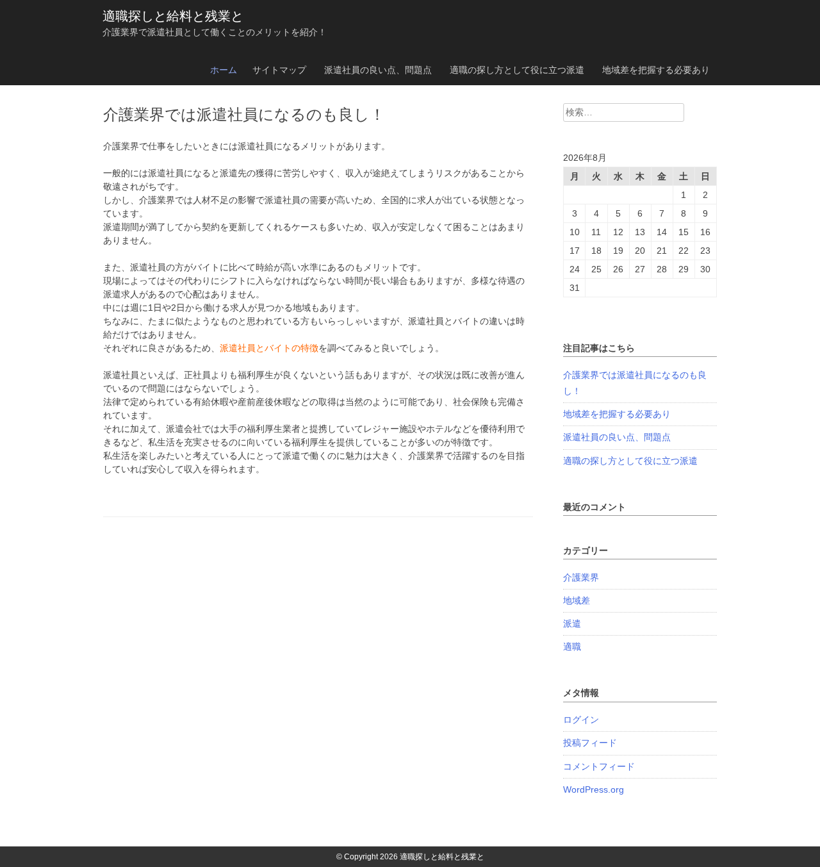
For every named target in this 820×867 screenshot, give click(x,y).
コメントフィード (599, 766)
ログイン (581, 719)
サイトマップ (279, 70)
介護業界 (581, 577)
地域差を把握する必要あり (656, 70)
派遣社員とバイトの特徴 (269, 348)
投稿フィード (590, 743)
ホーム (223, 70)
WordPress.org (593, 789)
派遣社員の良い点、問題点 (378, 70)
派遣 (572, 623)
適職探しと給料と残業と (172, 16)
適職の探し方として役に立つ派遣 (517, 70)
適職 (572, 646)
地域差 (576, 600)
